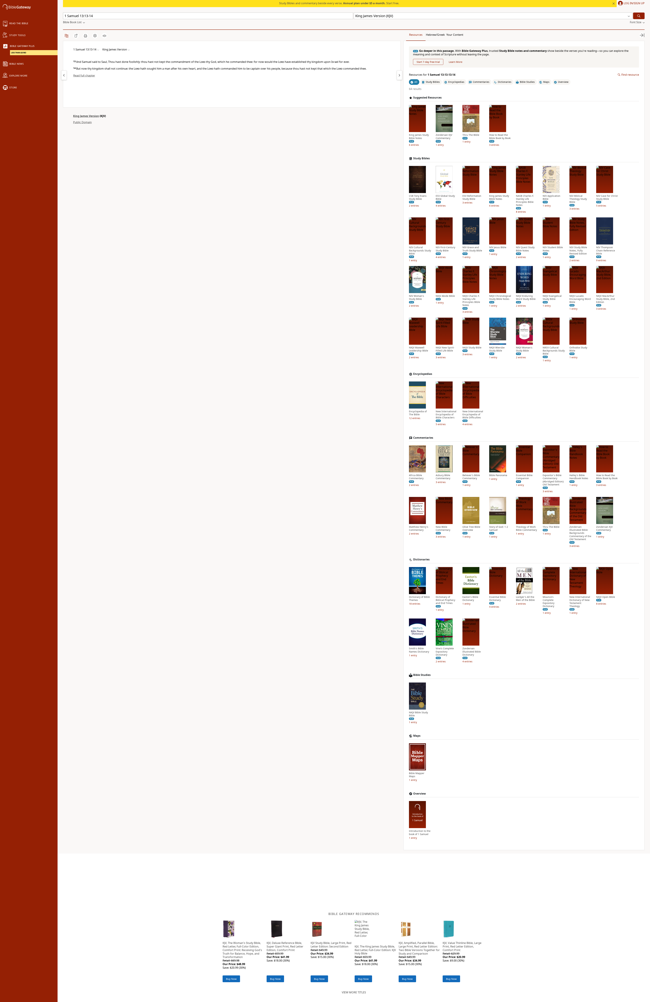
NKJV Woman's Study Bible (524, 349)
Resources (415, 35)
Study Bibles (421, 158)
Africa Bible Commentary (416, 477)
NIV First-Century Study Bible (445, 249)
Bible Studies (422, 675)
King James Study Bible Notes (419, 136)
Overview (419, 793)
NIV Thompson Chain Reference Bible (605, 250)
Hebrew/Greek (435, 35)
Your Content (454, 35)
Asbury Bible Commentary (443, 477)
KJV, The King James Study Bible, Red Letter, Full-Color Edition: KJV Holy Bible (375, 950)
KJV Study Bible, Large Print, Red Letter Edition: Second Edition (331, 944)
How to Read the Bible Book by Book (500, 136)
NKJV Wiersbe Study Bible (497, 349)
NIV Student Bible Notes (553, 249)
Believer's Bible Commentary (471, 477)
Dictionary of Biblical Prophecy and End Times (445, 600)
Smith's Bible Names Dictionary (419, 650)
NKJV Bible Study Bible (418, 714)
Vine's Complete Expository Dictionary (445, 651)
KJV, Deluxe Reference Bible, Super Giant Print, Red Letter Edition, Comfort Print (285, 946)
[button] (631, 3)
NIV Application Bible (551, 197)
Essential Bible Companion (524, 477)
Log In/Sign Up (634, 3)
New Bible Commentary (443, 528)
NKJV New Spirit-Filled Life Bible (445, 349)
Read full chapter (84, 75)
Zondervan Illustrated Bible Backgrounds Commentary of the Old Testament (580, 533)
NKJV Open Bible (605, 597)
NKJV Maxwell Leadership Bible (418, 349)
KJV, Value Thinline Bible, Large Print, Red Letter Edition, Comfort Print (462, 946)
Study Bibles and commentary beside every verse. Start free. (339, 3)
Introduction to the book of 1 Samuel (419, 832)
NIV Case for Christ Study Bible (607, 197)
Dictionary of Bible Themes (419, 598)
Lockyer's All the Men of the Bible (525, 598)
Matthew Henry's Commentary (418, 528)
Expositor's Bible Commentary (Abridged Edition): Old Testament (553, 480)
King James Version (86, 116)
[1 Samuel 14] (399, 75)
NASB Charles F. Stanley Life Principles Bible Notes (525, 200)
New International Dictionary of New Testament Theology (579, 601)
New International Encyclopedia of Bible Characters (446, 414)
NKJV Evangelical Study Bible (552, 297)
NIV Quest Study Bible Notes (525, 249)
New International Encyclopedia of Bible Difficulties (472, 414)
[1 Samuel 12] (64, 75)
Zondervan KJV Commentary (444, 136)
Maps (416, 736)
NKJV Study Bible (471, 347)
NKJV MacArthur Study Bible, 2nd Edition (605, 299)
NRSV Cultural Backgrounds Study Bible (554, 350)
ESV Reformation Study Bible (471, 197)
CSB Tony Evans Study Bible (418, 197)
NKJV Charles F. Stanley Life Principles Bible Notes (471, 300)
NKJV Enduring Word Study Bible (526, 297)
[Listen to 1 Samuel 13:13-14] (104, 35)
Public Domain (82, 122)
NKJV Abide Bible (445, 295)
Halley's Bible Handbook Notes (578, 477)
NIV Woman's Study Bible (416, 297)
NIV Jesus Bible (497, 247)
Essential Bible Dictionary (497, 598)
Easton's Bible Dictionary (470, 598)
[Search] (639, 16)
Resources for (432, 75)
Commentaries (423, 438)
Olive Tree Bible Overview (471, 528)
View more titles (354, 992)
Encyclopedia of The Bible (418, 413)
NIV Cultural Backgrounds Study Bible (420, 250)
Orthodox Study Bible (578, 349)
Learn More (455, 61)
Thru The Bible (470, 134)
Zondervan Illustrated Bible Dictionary (471, 651)
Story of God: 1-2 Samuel (498, 528)
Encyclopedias (422, 374)
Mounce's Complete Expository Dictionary (548, 601)
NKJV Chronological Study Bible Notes (500, 297)
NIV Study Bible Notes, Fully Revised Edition (578, 250)
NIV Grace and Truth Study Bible (472, 249)
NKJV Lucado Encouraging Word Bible (580, 299)
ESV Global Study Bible (445, 197)
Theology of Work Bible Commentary (526, 528)
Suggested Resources (427, 97)
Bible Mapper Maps (416, 775)
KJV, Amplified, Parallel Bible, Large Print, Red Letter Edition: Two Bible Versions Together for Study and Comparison (419, 948)
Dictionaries (421, 559)
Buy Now (231, 978)
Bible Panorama (498, 475)
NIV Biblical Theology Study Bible (578, 199)
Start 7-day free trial (428, 61)
